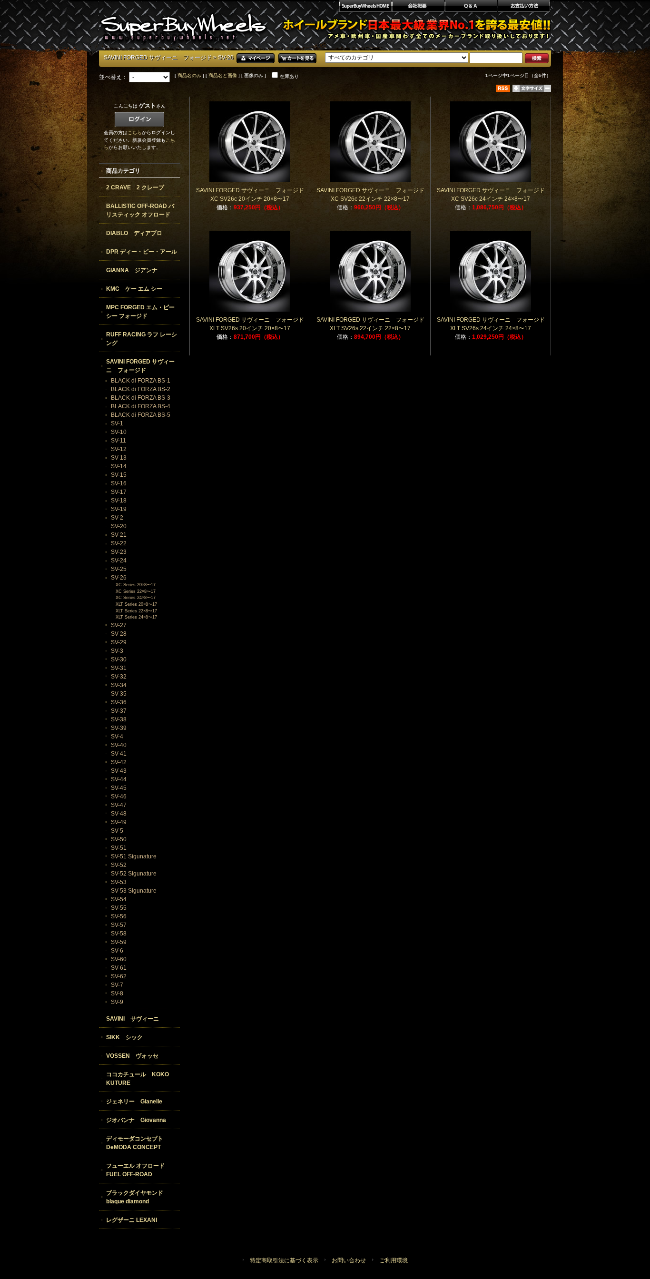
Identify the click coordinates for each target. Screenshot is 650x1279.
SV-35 (119, 693)
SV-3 (117, 651)
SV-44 (119, 779)
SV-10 (119, 432)
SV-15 (119, 475)
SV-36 (119, 702)
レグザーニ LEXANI (131, 1220)
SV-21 (119, 534)
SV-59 (119, 942)
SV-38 (119, 719)
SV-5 (117, 830)
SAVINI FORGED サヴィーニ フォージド (158, 57)
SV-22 (119, 543)
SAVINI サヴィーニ (132, 1018)
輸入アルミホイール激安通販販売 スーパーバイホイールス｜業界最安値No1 (183, 24)
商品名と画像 (222, 75)
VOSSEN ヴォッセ (132, 1056)
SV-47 (119, 805)
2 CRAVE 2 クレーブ (135, 187)
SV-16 (119, 483)
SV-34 (119, 685)
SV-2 (117, 517)
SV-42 (119, 762)
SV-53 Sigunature (134, 890)
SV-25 (119, 569)
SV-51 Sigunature (134, 856)
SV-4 (117, 736)
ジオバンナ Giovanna (136, 1120)
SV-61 (119, 967)
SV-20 (119, 526)
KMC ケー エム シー (134, 288)
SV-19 (119, 509)
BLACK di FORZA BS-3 (140, 397)
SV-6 (117, 950)
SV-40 (119, 745)
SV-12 (119, 449)
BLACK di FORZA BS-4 (140, 406)
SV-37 (119, 711)
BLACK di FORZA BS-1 (140, 380)
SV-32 (119, 676)
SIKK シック (124, 1037)
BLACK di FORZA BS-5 (140, 415)
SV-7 (117, 985)
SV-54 (119, 899)
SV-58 (119, 933)
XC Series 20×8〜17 (136, 584)
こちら (135, 132)
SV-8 (117, 993)
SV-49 (119, 822)
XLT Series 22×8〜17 (136, 611)
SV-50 (119, 839)
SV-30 (119, 659)
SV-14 (119, 466)
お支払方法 (524, 7)
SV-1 (117, 423)
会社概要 (418, 7)
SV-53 (119, 882)
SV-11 (118, 440)
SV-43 (119, 770)
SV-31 (119, 668)
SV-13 (119, 457)
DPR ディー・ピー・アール (141, 251)
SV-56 (119, 916)
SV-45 (119, 788)
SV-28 (119, 633)
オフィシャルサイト (365, 7)
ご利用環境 (393, 1260)
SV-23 (119, 552)
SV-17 (119, 492)
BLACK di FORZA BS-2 (140, 389)
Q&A (470, 7)
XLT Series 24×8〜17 (136, 617)
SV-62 (119, 976)
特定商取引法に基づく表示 (284, 1260)
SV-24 (119, 560)
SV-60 (119, 959)
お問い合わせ (349, 1260)
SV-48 (119, 813)
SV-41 (119, 753)
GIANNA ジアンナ (132, 270)
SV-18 (119, 500)
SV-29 (119, 642)
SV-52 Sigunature (134, 873)
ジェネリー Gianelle (134, 1101)
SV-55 (119, 908)
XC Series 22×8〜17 (136, 591)
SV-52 (119, 865)
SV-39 (119, 728)
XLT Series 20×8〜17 (136, 604)
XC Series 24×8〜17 (136, 597)
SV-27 (119, 625)
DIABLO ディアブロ (134, 233)
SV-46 (119, 796)
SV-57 (119, 925)
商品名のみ (189, 75)
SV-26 (119, 577)
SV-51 (119, 848)
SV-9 (117, 1002)
